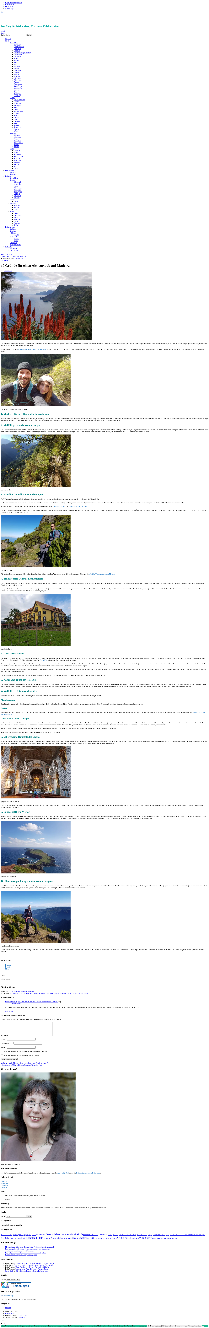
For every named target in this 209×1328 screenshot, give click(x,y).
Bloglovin (4, 1185)
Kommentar (5, 1035)
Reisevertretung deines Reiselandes (88, 1173)
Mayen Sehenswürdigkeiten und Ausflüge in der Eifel (25, 1063)
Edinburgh (17, 104)
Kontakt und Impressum (13, 3)
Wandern (23, 256)
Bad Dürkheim (19, 47)
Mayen (16, 74)
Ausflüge (16, 1235)
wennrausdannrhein (171, 1238)
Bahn (21, 1235)
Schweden (17, 196)
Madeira (9, 256)
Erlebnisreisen (10, 170)
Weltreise (161, 1238)
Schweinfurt (18, 88)
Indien (16, 213)
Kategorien (4, 1225)
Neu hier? (8, 247)
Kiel (15, 62)
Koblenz (17, 66)
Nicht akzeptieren (167, 1326)
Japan (16, 217)
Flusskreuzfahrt (93, 1235)
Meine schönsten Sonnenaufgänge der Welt (21, 1065)
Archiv (3, 1279)
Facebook (4, 1181)
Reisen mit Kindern (16, 1238)
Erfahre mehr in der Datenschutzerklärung (188, 1326)
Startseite (8, 39)
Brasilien (17, 205)
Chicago (17, 135)
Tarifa (16, 123)
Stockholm (17, 121)
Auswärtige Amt (63, 1173)
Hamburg (17, 60)
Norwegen (17, 190)
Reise (3, 1238)
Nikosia (16, 117)
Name (3, 1039)
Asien (12, 149)
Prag (15, 119)
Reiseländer (9, 176)
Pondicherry (18, 160)
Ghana (16, 201)
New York (17, 141)
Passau (16, 82)
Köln (15, 64)
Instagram (4, 1183)
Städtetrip (94, 1238)
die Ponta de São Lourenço (78, 506)
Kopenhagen (18, 111)
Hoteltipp (17, 235)
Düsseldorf (17, 56)
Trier (15, 92)
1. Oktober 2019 (18, 258)
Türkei (16, 225)
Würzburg (17, 96)
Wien (16, 131)
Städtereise (84, 1238)
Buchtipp (13, 229)
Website (3, 1047)
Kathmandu (18, 154)
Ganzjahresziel (44, 993)
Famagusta (17, 105)
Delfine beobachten (25, 993)
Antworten (9, 1011)
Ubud (16, 168)
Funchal (35, 993)
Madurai (17, 158)
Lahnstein (17, 70)
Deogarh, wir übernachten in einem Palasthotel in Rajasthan (25, 1253)
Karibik (16, 207)
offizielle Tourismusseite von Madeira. (102, 574)
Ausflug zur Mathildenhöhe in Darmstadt (19, 1251)
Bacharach (17, 49)
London (16, 113)
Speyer (16, 90)
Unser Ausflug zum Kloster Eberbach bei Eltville (32, 1267)
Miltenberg (17, 76)
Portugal (17, 194)
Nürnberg (17, 78)
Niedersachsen (180, 1235)
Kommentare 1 (6, 260)
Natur (69, 993)
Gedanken (103, 1234)
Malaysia (17, 219)
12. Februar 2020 (15, 1004)
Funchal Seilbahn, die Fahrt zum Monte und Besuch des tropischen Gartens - (31, 1002)
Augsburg (17, 45)
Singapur (17, 162)
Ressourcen (14, 249)
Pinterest (4, 1187)
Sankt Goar (18, 86)
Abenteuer (4, 1235)
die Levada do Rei (59, 506)
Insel (52, 993)
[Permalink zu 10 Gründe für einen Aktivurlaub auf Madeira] (46, 340)
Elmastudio (21, 1317)
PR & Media (9, 7)
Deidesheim (18, 55)
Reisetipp (13, 231)
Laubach (17, 72)
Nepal (16, 221)
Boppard (17, 51)
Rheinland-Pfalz (34, 1237)
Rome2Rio (43, 660)
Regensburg (18, 84)
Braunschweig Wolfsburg (22, 53)
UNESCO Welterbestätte (126, 1238)
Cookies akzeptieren (154, 1326)
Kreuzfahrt (13, 174)
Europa (12, 98)
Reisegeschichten (15, 245)
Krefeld (16, 68)
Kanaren (124, 1235)
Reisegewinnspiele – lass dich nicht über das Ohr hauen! (34, 1263)
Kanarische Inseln (131, 1235)
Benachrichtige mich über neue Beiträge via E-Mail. (21, 1055)
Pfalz (203, 1235)
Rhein (23, 1238)
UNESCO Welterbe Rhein (107, 1238)
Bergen (16, 102)
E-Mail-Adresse (7, 1043)
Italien (16, 186)
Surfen (80, 993)
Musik (16, 241)
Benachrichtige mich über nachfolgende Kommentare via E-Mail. (25, 1051)
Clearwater (17, 137)
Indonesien (17, 215)
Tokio (16, 166)
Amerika (13, 133)
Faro (15, 107)
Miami (16, 139)
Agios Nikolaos (19, 100)
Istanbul (16, 153)
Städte (7, 41)
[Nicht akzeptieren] (203, 1326)
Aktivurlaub (13, 993)
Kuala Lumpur (19, 156)
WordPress (23, 1315)
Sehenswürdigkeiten (59, 1238)
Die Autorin (14, 250)
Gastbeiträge (9, 8)
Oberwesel (17, 80)
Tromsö (16, 125)
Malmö (16, 115)
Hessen (115, 1235)
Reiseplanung (10, 227)
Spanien (16, 198)
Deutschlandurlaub (72, 1234)
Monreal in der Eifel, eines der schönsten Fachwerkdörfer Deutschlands (29, 1247)
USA (16, 209)
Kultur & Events (15, 237)
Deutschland (14, 43)
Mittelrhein (157, 1235)
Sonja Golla (9, 1271)
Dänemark (17, 182)
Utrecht (16, 129)
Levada (57, 993)
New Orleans (18, 143)
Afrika (12, 200)
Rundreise (47, 1238)
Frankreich (17, 184)
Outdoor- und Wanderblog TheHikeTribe (32, 349)
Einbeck (17, 58)
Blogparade (32, 1235)
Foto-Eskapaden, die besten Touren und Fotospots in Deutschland (27, 1249)
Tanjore (16, 164)
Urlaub (142, 1237)
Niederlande (18, 188)
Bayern (26, 1235)
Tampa (16, 145)
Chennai (17, 151)
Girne (16, 109)
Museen (16, 239)
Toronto (16, 147)
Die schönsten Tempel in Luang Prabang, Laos (21, 1255)
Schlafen (13, 233)
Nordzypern (18, 192)
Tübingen (17, 94)
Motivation (13, 243)
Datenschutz (9, 5)
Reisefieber (8, 271)
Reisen (7, 1238)
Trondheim (17, 127)
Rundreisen (13, 172)
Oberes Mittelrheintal (193, 1235)
